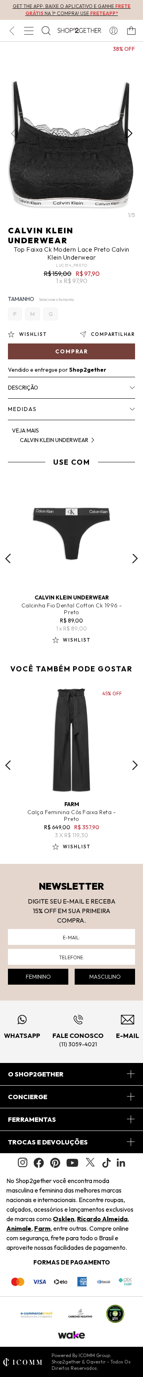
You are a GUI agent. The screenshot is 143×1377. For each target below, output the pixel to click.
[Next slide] (135, 558)
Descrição (23, 387)
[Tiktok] (106, 1163)
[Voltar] (11, 30)
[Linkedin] (121, 1163)
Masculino (105, 976)
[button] (129, 133)
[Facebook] (38, 1163)
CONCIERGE (27, 1097)
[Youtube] (72, 1162)
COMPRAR (71, 351)
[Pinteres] (55, 1163)
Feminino (38, 976)
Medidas (22, 409)
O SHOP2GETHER (36, 1074)
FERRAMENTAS (32, 1119)
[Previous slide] (8, 558)
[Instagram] (22, 1163)
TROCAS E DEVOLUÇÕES (48, 1142)
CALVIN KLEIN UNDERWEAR (40, 235)
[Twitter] (90, 1163)
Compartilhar (113, 334)
